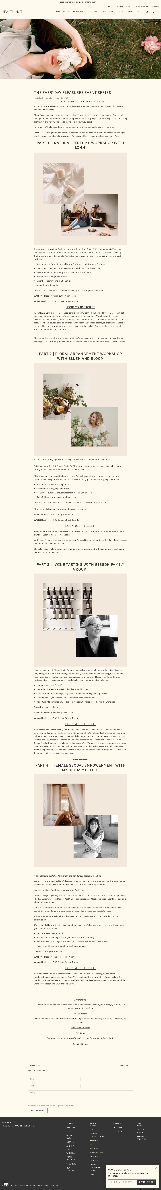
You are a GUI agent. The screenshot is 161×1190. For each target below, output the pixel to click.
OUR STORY (71, 1127)
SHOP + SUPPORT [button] (94, 1124)
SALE (92, 1174)
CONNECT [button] (117, 1123)
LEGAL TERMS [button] (139, 1124)
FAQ (91, 1144)
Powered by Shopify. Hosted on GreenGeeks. (38, 1185)
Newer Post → (126, 1065)
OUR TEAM (70, 1142)
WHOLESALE (71, 1153)
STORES (69, 1131)
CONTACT (94, 1130)
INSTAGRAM (118, 1127)
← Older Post (34, 1065)
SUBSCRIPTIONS (97, 1153)
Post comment (37, 1111)
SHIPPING (94, 1149)
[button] (67, 12)
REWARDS (94, 1140)
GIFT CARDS (95, 1161)
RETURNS (94, 1157)
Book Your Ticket (80, 307)
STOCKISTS (71, 1164)
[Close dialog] (156, 1168)
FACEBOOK (118, 1131)
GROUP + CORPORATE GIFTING (95, 1167)
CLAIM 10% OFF (146, 1182)
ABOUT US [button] (70, 1123)
